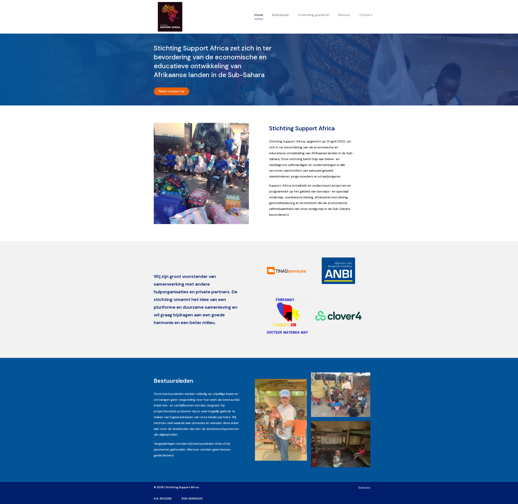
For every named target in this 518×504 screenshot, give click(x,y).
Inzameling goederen (313, 15)
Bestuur (344, 15)
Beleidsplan (280, 15)
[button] (171, 91)
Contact (366, 15)
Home (258, 15)
